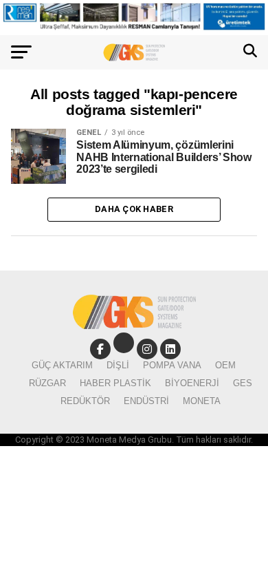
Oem (225, 365)
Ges (242, 383)
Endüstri (146, 401)
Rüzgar (47, 383)
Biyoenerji (192, 383)
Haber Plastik (115, 383)
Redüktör (85, 401)
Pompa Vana (172, 365)
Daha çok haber (134, 209)
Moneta (202, 401)
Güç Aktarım (62, 365)
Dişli (118, 365)
